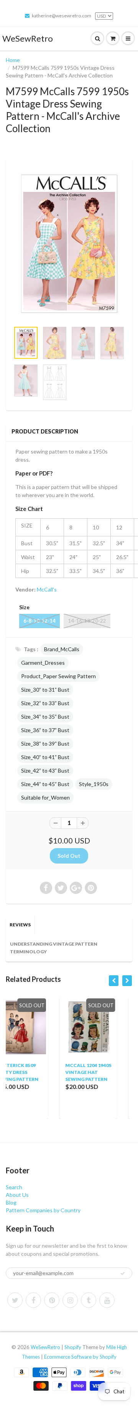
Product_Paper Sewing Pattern (58, 676)
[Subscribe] (122, 1273)
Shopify (72, 1347)
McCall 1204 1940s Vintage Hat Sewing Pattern (44, 1072)
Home (13, 60)
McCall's (47, 589)
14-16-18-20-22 (87, 621)
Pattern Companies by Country (43, 1210)
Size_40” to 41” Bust (45, 757)
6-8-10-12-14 (39, 621)
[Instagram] (70, 1300)
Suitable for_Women (45, 797)
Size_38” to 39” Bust (45, 743)
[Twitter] (15, 1300)
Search (14, 1187)
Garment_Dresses (43, 662)
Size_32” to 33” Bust (45, 703)
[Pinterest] (51, 1300)
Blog (11, 1202)
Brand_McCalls (61, 649)
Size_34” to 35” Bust (45, 716)
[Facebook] (33, 1300)
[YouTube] (107, 1300)
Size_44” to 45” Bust (45, 784)
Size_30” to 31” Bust (45, 689)
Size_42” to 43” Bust (45, 770)
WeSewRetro (27, 38)
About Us (17, 1194)
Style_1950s (93, 784)
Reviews (20, 924)
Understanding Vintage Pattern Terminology (53, 947)
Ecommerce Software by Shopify (80, 1357)
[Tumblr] (88, 1300)
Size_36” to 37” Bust (45, 730)
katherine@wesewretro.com (61, 15)
